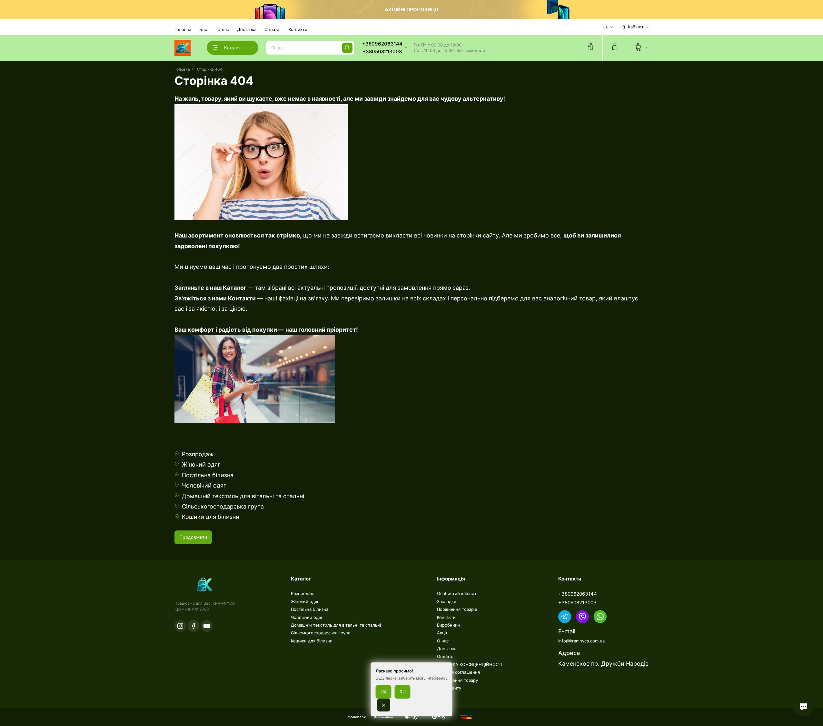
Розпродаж (198, 454)
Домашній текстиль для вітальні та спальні (243, 496)
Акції (442, 632)
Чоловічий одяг (204, 485)
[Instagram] (180, 626)
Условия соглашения (458, 672)
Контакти (298, 29)
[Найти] (347, 48)
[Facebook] (193, 626)
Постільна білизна (207, 475)
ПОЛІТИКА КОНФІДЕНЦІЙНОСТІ (469, 664)
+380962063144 (577, 594)
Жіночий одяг (201, 464)
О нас (223, 29)
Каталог (234, 287)
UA (384, 691)
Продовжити (193, 537)
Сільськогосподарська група (223, 506)
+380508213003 (577, 603)
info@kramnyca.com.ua (581, 640)
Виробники (448, 625)
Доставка (246, 29)
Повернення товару (457, 680)
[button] (803, 706)
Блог (204, 29)
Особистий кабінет (457, 593)
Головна (182, 29)
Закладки (446, 601)
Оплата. (272, 29)
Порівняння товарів (457, 609)
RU (403, 691)
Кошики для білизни (210, 516)
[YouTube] (207, 626)
